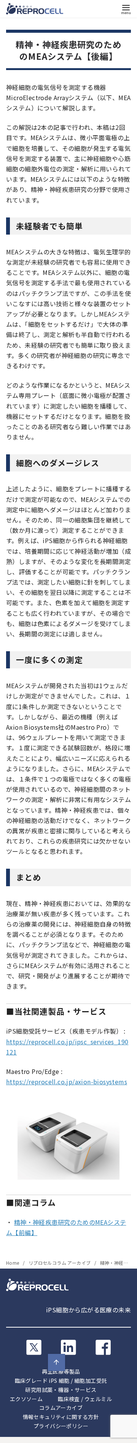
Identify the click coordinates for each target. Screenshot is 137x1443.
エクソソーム (26, 1399)
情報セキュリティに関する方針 (61, 1417)
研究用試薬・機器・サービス (60, 1389)
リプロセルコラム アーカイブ (60, 1262)
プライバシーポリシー (60, 1426)
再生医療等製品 (61, 1371)
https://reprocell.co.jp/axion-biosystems (66, 1081)
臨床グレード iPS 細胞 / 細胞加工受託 (61, 1380)
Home (13, 1262)
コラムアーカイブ (61, 1407)
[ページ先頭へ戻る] (56, 1362)
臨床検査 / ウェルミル (85, 1399)
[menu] (126, 9)
